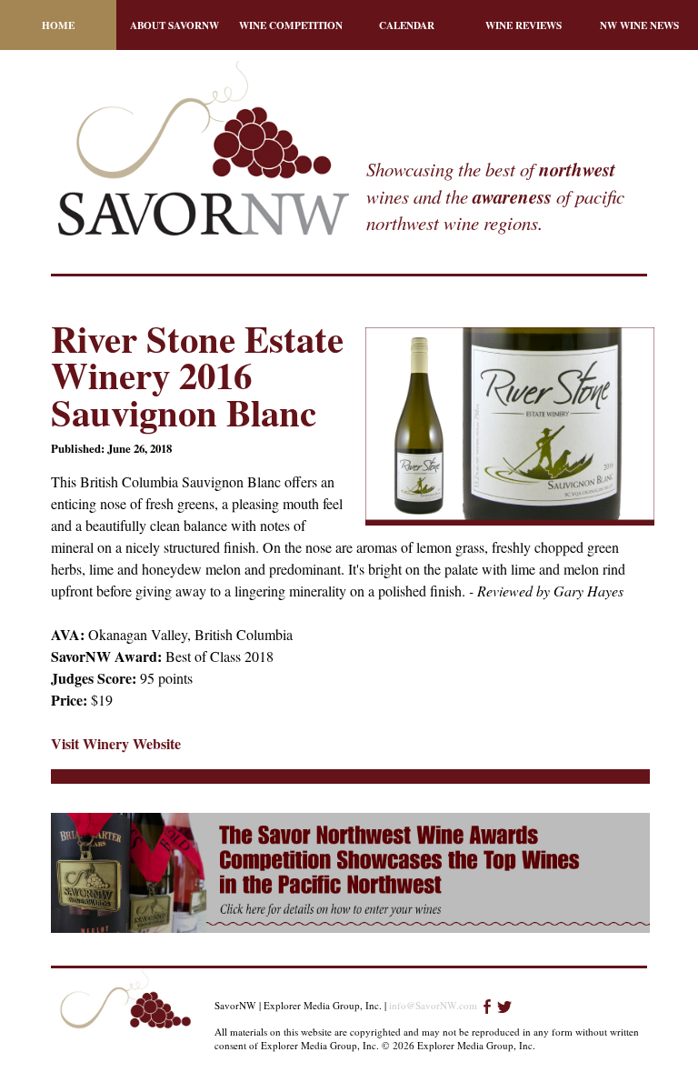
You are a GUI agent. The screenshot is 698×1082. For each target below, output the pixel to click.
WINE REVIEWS (523, 25)
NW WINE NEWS (639, 25)
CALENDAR (406, 25)
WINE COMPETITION (291, 25)
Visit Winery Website (116, 743)
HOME (58, 25)
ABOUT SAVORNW (174, 25)
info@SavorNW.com (433, 1005)
